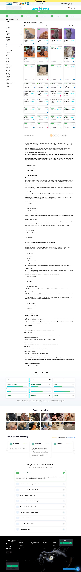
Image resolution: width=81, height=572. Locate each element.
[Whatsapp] (74, 4)
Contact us (44, 3)
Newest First (72, 25)
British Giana (40, 117)
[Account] (71, 8)
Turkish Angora (9, 83)
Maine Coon (8, 67)
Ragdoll (7, 73)
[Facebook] (67, 4)
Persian (7, 71)
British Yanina (27, 66)
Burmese (7, 61)
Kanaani (7, 85)
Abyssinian (8, 52)
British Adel (66, 93)
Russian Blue (8, 74)
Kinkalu (7, 86)
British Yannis (53, 85)
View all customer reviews (70, 437)
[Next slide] (74, 449)
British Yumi (66, 58)
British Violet (66, 101)
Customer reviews (22, 542)
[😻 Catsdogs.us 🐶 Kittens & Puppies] (40, 7)
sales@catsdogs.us (28, 365)
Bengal (7, 58)
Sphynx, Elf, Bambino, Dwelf (11, 82)
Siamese (7, 79)
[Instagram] (69, 4)
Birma (44, 546)
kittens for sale (32, 148)
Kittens (9, 50)
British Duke (26, 124)
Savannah (8, 76)
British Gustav (67, 117)
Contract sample (35, 3)
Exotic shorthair (9, 65)
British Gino (26, 117)
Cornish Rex (8, 62)
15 (62, 135)
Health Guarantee (22, 545)
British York (26, 85)
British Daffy (40, 124)
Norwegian (8, 70)
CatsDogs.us (27, 321)
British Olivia (53, 93)
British (7, 54)
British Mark (53, 109)
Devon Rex (8, 64)
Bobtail (7, 55)
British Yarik (40, 85)
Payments (20, 543)
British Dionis (53, 124)
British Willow (67, 109)
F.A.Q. (40, 3)
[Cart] (74, 8)
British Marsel (53, 48)
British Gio (53, 117)
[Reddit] (71, 4)
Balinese (7, 57)
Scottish (7, 77)
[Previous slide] (7, 449)
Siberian (7, 80)
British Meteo (40, 101)
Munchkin (8, 68)
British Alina (26, 101)
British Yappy (66, 66)
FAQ (19, 548)
